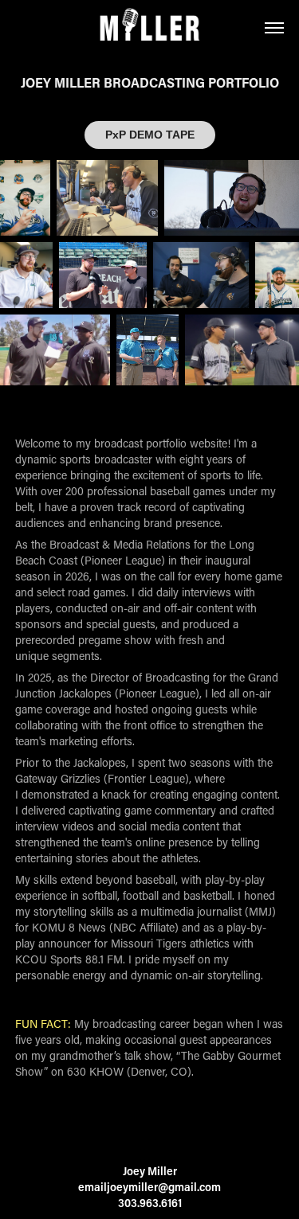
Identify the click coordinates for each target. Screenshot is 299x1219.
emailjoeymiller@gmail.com (149, 1186)
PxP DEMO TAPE (150, 134)
